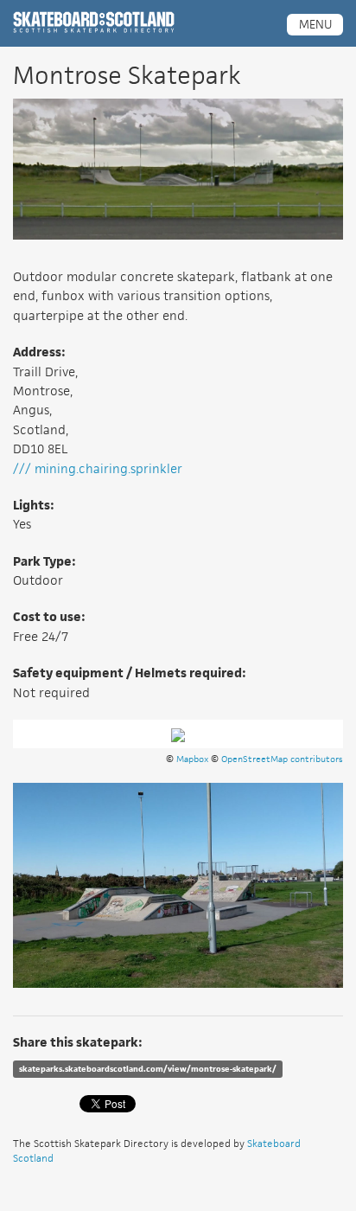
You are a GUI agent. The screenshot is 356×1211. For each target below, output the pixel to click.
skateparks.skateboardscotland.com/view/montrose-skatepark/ (148, 1068)
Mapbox (192, 759)
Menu (315, 24)
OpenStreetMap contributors (282, 759)
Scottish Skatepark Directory (94, 22)
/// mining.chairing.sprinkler (97, 468)
